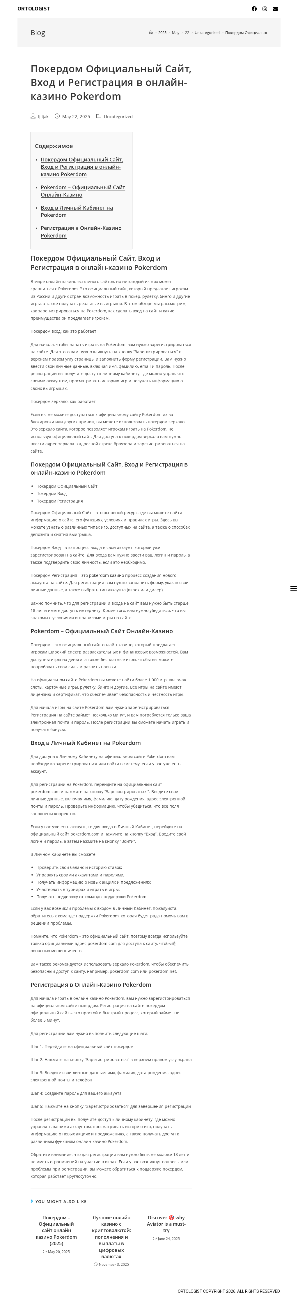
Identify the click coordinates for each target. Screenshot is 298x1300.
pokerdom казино (106, 575)
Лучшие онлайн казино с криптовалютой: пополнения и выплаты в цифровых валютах (111, 1237)
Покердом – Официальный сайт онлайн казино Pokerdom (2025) (56, 1230)
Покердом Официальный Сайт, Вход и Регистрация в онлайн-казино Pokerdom (82, 166)
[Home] (151, 32)
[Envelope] (275, 8)
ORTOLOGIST (33, 9)
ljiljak (43, 116)
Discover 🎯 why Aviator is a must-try (166, 1224)
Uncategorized (118, 116)
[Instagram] (265, 8)
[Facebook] (254, 8)
